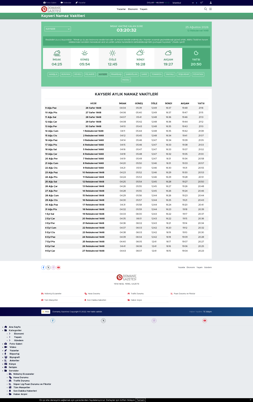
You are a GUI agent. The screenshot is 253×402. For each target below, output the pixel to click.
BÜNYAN (65, 74)
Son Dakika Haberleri (96, 300)
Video (12, 347)
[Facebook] (43, 267)
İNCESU (125, 80)
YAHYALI (170, 74)
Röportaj (14, 354)
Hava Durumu (94, 294)
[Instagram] (53, 267)
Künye (12, 364)
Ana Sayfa (14, 327)
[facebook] (52, 320)
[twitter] (103, 320)
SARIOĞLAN (131, 74)
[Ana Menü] (210, 9)
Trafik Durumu (137, 294)
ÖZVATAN (198, 74)
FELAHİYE (89, 74)
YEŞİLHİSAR (183, 74)
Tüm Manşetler (51, 300)
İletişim (13, 367)
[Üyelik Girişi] (210, 3)
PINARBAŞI (116, 74)
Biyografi (14, 357)
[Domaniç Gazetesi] (51, 9)
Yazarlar (82, 3)
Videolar (67, 3)
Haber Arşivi (136, 300)
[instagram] (154, 320)
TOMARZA (157, 74)
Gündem (208, 267)
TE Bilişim (207, 312)
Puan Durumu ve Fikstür (184, 294)
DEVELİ (77, 74)
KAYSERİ (103, 74)
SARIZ (144, 74)
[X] (48, 267)
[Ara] (205, 9)
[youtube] (204, 320)
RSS (47, 312)
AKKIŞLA (53, 74)
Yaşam (143, 9)
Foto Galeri (51, 3)
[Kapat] (251, 400)
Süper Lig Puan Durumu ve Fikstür (32, 384)
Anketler (14, 360)
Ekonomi (133, 9)
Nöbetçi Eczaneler (53, 294)
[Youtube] (58, 267)
